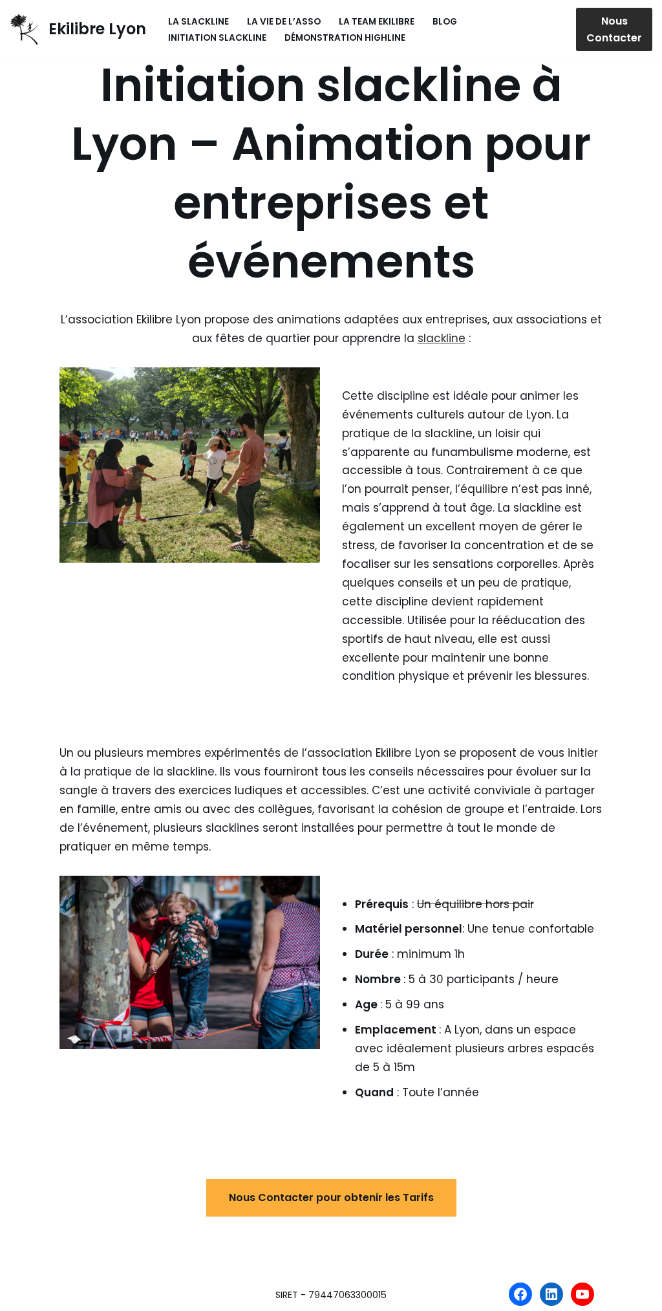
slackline (441, 338)
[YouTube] (582, 1294)
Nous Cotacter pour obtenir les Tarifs (331, 1197)
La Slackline (198, 22)
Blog (444, 22)
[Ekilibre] (551, 1294)
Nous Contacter (614, 29)
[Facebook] (520, 1294)
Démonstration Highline (344, 38)
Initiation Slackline (217, 38)
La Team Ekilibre (376, 22)
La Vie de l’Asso (284, 22)
